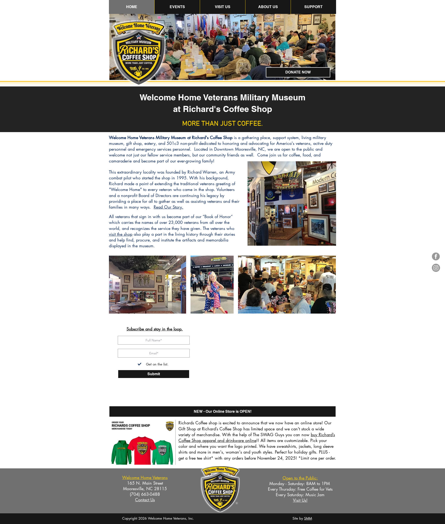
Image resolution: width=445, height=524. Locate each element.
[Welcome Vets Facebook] (435, 256)
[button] (268, 7)
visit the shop (120, 234)
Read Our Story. (168, 207)
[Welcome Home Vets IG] (435, 267)
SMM (308, 518)
